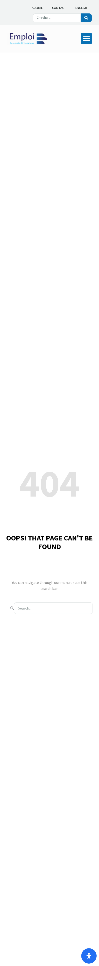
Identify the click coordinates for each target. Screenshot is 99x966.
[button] (86, 38)
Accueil (37, 8)
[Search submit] (86, 17)
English (81, 8)
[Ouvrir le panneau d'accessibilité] (89, 956)
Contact (59, 8)
